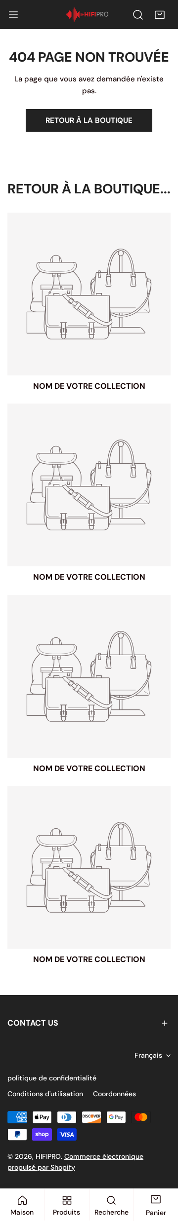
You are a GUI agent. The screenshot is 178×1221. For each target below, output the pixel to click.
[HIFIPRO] (87, 14)
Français (148, 1055)
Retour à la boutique (89, 120)
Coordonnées (114, 1093)
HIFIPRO (48, 1156)
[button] (160, 15)
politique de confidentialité (51, 1077)
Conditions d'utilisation (45, 1093)
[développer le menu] (13, 15)
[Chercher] (138, 15)
